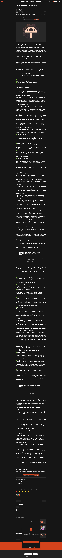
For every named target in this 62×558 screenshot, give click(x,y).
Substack (27, 556)
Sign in (59, 1)
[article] (31, 521)
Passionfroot (27, 481)
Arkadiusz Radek (20, 9)
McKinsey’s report (37, 98)
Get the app (35, 554)
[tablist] (19, 507)
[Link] (14, 45)
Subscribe (55, 1)
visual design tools (19, 92)
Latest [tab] (19, 517)
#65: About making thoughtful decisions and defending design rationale (26, 521)
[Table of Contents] (1, 279)
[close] (39, 528)
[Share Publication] (51, 1)
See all (17, 539)
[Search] (50, 1)
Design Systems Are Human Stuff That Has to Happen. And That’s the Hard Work (27, 526)
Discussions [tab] (22, 517)
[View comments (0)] (19, 12)
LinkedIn (21, 483)
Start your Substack (29, 554)
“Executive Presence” (20, 268)
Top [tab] (16, 517)
